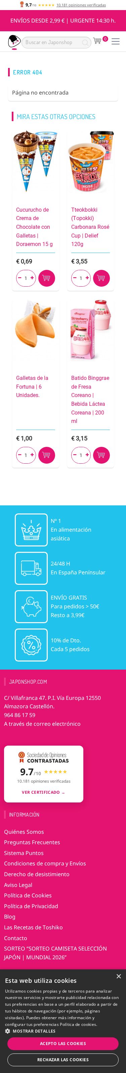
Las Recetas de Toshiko (33, 927)
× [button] (118, 976)
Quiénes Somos (24, 831)
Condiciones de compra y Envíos (45, 863)
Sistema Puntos (24, 853)
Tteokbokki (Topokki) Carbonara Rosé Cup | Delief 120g (90, 227)
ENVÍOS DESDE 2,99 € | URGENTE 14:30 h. (63, 20)
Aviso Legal (18, 885)
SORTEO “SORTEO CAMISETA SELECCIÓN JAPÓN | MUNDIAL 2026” (55, 953)
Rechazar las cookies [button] (63, 1060)
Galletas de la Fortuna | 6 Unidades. (32, 386)
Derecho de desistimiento (37, 874)
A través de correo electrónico (42, 723)
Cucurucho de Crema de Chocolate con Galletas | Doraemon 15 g (34, 227)
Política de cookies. (78, 1024)
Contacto (15, 938)
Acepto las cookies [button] (63, 1043)
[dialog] (63, 1021)
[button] (63, 1031)
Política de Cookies (28, 895)
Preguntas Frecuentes (32, 842)
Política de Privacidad (31, 906)
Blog (9, 916)
